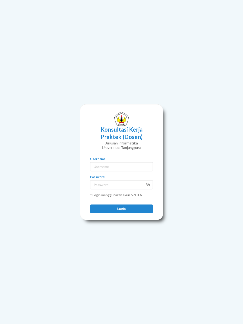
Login (121, 209)
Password (97, 177)
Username (98, 159)
